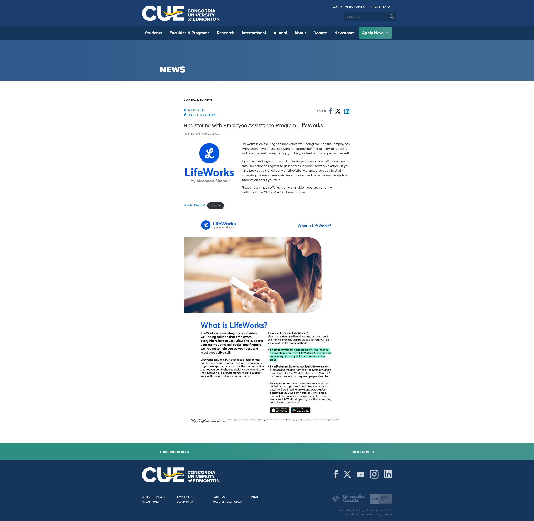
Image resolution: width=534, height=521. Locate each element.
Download (215, 205)
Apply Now (372, 32)
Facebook (330, 111)
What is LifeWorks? (194, 205)
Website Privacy (154, 497)
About (300, 32)
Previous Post (176, 452)
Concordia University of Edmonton (181, 13)
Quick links (378, 7)
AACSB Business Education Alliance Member (381, 499)
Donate (320, 32)
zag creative (384, 514)
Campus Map (186, 502)
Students (153, 32)
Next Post (361, 452)
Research (225, 32)
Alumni (280, 32)
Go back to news (199, 99)
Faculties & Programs (190, 32)
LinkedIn (346, 111)
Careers (218, 497)
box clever (366, 514)
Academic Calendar (227, 502)
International (254, 32)
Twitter (338, 111)
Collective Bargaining (349, 7)
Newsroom (344, 32)
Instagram (374, 474)
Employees (185, 497)
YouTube (360, 474)
